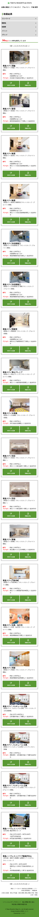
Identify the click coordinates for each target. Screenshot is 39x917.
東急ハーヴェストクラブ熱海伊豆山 (17, 856)
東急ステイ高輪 (9, 66)
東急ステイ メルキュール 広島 (15, 706)
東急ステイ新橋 (9, 539)
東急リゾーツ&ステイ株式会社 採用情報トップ (23, 888)
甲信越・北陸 (17, 893)
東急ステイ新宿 (9, 109)
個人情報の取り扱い (28, 902)
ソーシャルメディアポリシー (12, 902)
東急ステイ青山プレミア (13, 372)
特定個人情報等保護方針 (19, 904)
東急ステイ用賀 (9, 668)
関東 (23, 893)
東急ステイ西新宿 (10, 329)
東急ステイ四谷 (9, 456)
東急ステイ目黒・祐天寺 (13, 625)
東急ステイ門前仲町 (11, 580)
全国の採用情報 (25, 890)
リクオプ (22, 913)
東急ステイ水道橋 (10, 413)
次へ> (27, 46)
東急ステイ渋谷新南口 (12, 243)
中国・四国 (35, 893)
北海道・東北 (9, 893)
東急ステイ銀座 (9, 154)
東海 (26, 893)
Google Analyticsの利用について (19, 911)
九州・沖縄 (34, 895)
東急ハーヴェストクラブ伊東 (14, 829)
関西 (29, 893)
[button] (11, 84)
